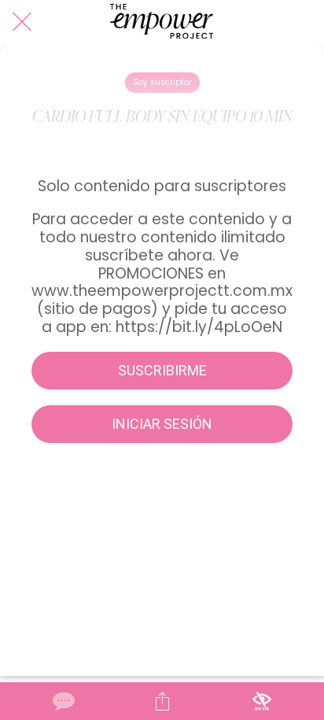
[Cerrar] (22, 22)
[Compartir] (162, 701)
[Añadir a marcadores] (262, 701)
